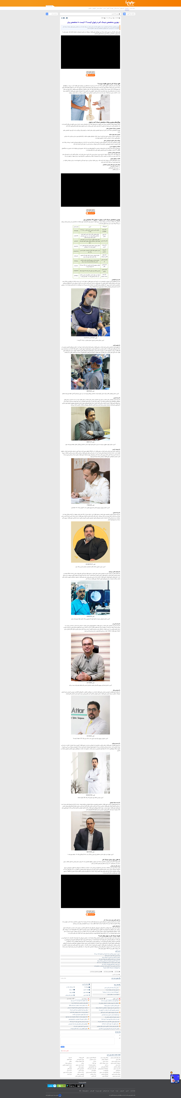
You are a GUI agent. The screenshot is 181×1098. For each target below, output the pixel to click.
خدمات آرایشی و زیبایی (116, 1061)
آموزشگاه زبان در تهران (104, 1072)
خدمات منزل (69, 1070)
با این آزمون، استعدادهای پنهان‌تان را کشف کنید (111, 964)
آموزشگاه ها (106, 1070)
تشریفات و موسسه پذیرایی (91, 1072)
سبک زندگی (116, 8)
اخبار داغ (101, 998)
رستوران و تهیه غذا (92, 1065)
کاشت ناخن (118, 1059)
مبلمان (82, 1063)
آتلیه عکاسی (93, 1076)
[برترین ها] (129, 3)
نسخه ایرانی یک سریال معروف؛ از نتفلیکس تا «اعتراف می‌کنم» (107, 1008)
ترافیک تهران (85, 992)
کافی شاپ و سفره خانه (92, 1069)
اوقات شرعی (86, 995)
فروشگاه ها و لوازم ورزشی (103, 1069)
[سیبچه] (80, 1086)
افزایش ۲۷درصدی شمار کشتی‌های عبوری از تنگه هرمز (109, 1028)
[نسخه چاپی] (62, 18)
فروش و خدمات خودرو (67, 1072)
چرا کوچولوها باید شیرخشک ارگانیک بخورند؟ (111, 968)
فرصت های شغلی (106, 1091)
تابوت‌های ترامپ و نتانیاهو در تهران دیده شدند (110, 1000)
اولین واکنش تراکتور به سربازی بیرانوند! (111, 1005)
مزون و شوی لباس (80, 1059)
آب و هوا (71, 990)
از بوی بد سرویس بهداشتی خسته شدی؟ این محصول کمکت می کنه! (107, 954)
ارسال (62, 1046)
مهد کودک (94, 1063)
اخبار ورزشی (122, 8)
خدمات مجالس (93, 1074)
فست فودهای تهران (92, 1067)
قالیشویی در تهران (80, 1074)
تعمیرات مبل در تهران (80, 1065)
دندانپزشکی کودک (116, 1072)
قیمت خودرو (86, 990)
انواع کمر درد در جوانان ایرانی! (113, 994)
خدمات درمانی (105, 1061)
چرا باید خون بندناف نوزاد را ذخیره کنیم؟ (112, 955)
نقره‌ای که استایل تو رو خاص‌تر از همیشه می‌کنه (111, 957)
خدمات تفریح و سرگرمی (67, 1065)
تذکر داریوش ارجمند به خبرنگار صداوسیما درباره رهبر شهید (76, 1017)
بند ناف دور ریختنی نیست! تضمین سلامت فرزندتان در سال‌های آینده (107, 966)
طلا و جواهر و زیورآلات (79, 1061)
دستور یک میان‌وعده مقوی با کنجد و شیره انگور (110, 1012)
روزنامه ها (86, 987)
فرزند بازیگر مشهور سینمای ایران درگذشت (80, 1014)
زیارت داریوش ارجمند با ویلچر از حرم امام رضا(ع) (78, 1005)
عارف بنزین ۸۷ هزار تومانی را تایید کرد (81, 1026)
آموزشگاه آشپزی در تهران (91, 1057)
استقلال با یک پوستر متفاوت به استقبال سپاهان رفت (109, 1003)
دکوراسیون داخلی (80, 1069)
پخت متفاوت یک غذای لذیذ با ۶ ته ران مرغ (79, 1000)
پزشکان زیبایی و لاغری (116, 1074)
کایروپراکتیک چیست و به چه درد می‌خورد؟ (111, 992)
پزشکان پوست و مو (104, 1057)
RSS (80, 1091)
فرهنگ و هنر (99, 8)
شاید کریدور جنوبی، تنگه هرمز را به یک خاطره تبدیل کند (108, 1021)
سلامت (104, 8)
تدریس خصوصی (93, 1059)
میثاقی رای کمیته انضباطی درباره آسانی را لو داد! (79, 1010)
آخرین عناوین (115, 998)
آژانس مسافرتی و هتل (79, 1076)
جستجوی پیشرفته (85, 1091)
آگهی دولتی (92, 1091)
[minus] (64, 18)
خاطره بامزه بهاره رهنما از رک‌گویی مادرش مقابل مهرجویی (108, 1026)
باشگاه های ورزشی (104, 1067)
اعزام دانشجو (69, 1059)
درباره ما (117, 1091)
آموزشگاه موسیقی (104, 1074)
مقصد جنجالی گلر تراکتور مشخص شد (112, 1017)
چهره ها (112, 8)
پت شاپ (106, 1065)
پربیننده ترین (84, 998)
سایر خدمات (69, 1074)
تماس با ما (112, 1091)
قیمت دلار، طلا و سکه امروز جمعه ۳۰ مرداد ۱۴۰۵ (79, 1021)
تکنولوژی (94, 8)
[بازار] (61, 1086)
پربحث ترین (69, 998)
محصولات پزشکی (105, 1059)
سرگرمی (90, 8)
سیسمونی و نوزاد (68, 1063)
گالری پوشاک (81, 1057)
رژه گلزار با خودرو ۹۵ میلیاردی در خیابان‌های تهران (78, 1019)
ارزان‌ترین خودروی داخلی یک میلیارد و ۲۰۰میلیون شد (109, 1010)
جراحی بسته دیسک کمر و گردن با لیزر (111, 987)
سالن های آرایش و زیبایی (115, 1057)
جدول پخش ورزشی (69, 995)
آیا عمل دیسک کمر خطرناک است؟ (112, 990)
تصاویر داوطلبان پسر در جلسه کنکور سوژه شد (78, 1028)
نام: (119, 1035)
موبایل (70, 1067)
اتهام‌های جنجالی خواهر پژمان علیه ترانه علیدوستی (78, 1024)
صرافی (70, 1061)
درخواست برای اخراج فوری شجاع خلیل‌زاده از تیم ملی (78, 1008)
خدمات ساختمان (81, 1072)
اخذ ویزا (70, 1057)
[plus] (67, 18)
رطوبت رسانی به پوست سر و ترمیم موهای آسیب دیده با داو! (108, 962)
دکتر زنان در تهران (117, 1069)
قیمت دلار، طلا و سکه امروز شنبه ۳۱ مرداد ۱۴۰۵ (110, 1019)
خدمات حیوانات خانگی (104, 1063)
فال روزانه (71, 992)
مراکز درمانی (118, 1065)
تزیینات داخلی (81, 1070)
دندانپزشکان (118, 1070)
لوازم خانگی (69, 1069)
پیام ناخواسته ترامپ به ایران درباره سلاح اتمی (110, 1015)
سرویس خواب (81, 1067)
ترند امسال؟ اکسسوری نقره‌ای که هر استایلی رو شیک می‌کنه (108, 961)
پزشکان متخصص (117, 1067)
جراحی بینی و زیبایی (116, 1076)
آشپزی (108, 8)
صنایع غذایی (93, 1070)
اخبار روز (127, 8)
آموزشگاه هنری (105, 1076)
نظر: (119, 1038)
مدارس (94, 1061)
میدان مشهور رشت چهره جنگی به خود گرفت (110, 1024)
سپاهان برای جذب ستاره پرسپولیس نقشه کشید (79, 1012)
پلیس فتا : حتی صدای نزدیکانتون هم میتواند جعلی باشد (109, 959)
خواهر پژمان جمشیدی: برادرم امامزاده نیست (79, 1003)
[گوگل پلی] (70, 1086)
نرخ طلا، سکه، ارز (69, 987)
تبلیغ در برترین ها (99, 1091)
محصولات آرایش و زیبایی (115, 1063)
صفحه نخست (132, 8)
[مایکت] (52, 1086)
